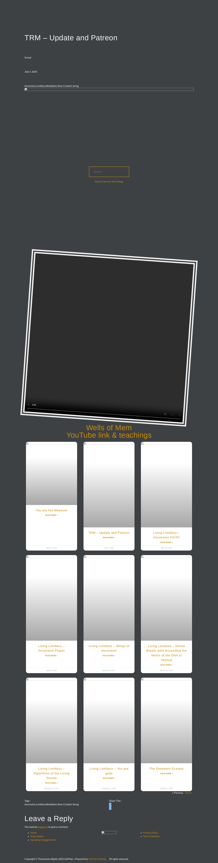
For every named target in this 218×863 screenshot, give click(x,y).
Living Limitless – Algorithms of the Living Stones (51, 773)
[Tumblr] (100, 852)
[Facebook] (84, 852)
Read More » (51, 515)
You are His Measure (51, 510)
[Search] (124, 172)
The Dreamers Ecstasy (166, 768)
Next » (188, 793)
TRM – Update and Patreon (109, 532)
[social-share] (110, 804)
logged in (43, 827)
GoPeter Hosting (97, 859)
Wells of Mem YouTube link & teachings (109, 431)
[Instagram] (92, 852)
